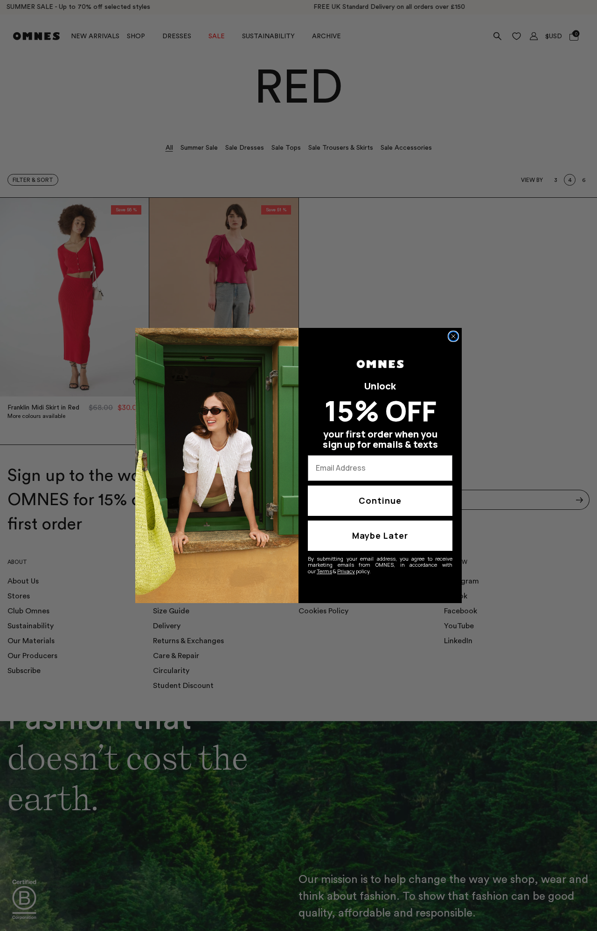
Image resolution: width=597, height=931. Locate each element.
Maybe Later (380, 535)
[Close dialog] (453, 336)
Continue (380, 500)
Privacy (346, 571)
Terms (324, 571)
